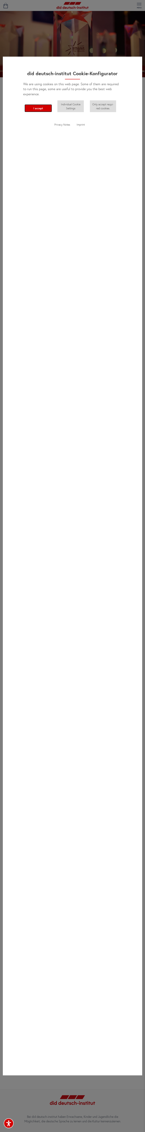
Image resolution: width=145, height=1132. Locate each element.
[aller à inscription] (5, 5)
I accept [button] (38, 108)
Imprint (81, 124)
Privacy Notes (62, 124)
